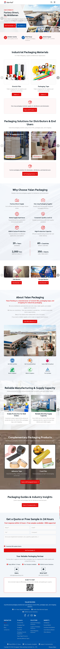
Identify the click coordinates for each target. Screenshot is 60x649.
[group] (16, 275)
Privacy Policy (52, 647)
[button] (28, 30)
